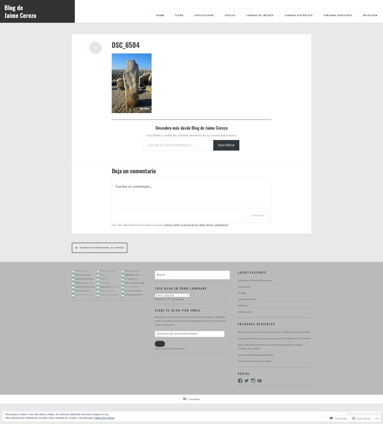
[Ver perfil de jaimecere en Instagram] (253, 380)
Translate (179, 299)
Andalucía (243, 305)
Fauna (160, 15)
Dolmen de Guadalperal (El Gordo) (102, 248)
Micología (370, 15)
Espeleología (204, 15)
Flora (179, 15)
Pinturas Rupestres (338, 15)
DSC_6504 (126, 45)
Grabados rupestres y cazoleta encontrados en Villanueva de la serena (274, 338)
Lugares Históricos (299, 15)
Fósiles (230, 15)
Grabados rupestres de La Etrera (254, 361)
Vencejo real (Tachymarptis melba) (255, 355)
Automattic (195, 399)
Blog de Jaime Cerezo (20, 11)
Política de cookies (104, 418)
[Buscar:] (192, 275)
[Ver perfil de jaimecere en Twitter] (246, 380)
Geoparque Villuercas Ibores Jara (254, 280)
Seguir (159, 344)
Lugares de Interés (260, 15)
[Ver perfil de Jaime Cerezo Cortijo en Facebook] (240, 380)
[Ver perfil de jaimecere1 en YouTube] (259, 380)
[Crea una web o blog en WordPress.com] (184, 399)
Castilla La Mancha (247, 299)
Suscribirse (226, 145)
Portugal (242, 293)
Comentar (257, 215)
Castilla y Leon (245, 312)
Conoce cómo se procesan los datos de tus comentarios (196, 225)
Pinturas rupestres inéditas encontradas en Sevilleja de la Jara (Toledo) (274, 332)
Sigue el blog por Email (178, 310)
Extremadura (244, 287)
